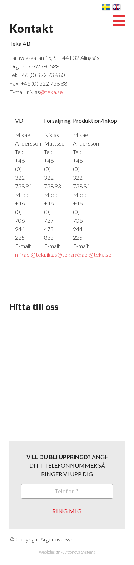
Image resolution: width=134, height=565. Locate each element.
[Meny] (119, 20)
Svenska (106, 7)
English (116, 7)
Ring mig (66, 511)
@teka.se (51, 91)
